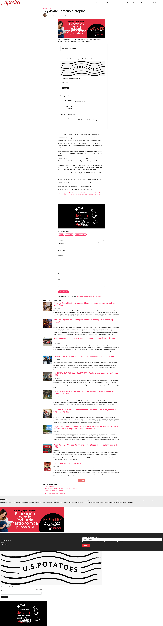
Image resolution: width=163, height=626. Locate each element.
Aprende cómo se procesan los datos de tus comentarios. (89, 296)
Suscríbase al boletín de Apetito (90, 537)
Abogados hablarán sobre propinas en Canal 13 (55, 493)
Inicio (97, 2)
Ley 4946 (61, 234)
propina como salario (80, 234)
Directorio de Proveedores (107, 2)
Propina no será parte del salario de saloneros (54, 490)
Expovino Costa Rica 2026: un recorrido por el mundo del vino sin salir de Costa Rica (84, 304)
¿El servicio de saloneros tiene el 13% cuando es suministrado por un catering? (61, 488)
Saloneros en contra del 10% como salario (54, 492)
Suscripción (135, 2)
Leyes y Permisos (47, 8)
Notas (128, 2)
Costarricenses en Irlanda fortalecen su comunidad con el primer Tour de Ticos (84, 339)
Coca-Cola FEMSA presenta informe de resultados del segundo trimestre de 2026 (85, 446)
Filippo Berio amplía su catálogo (67, 463)
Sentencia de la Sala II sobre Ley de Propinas (54, 486)
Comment (60, 255)
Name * (59, 273)
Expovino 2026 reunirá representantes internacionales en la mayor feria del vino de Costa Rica (85, 411)
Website (59, 285)
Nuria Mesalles (50, 15)
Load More (81, 480)
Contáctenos (156, 2)
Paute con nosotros (120, 2)
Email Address (65, 82)
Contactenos (4, 544)
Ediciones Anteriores (145, 2)
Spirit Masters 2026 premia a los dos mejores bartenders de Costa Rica (83, 356)
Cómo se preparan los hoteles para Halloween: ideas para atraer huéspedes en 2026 (85, 321)
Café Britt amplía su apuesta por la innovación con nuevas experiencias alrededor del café (83, 392)
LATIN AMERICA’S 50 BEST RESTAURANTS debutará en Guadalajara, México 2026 (85, 374)
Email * (59, 279)
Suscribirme (86, 545)
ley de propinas (69, 234)
